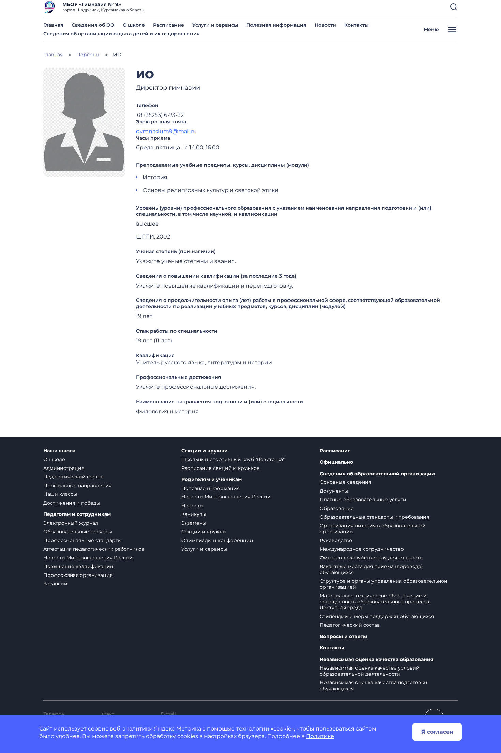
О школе (134, 25)
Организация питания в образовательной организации (373, 529)
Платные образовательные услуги (363, 499)
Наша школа (59, 451)
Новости (325, 25)
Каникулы (193, 514)
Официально (336, 462)
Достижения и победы (71, 503)
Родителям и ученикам (211, 479)
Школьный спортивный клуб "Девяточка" (233, 459)
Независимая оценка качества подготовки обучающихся (373, 685)
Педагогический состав (73, 477)
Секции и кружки (204, 451)
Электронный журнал (70, 523)
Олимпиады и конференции (217, 540)
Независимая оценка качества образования (377, 659)
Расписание (168, 25)
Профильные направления (77, 485)
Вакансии (55, 584)
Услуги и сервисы (215, 25)
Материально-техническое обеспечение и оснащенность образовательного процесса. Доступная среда (375, 602)
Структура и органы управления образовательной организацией (383, 584)
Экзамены (193, 523)
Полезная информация (276, 25)
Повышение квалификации (78, 566)
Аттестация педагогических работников (94, 549)
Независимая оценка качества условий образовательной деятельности (370, 671)
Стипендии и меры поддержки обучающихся (377, 616)
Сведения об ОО (93, 25)
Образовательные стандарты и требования (374, 517)
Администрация (63, 468)
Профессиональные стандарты (82, 540)
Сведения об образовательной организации (377, 474)
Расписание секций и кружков (220, 468)
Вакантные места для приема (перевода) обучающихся (371, 569)
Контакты (356, 25)
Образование (337, 508)
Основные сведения (345, 482)
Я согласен (437, 731)
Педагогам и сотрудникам (77, 514)
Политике (320, 736)
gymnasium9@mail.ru (166, 131)
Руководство (336, 540)
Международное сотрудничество (362, 549)
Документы (334, 491)
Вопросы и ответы (343, 637)
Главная (53, 25)
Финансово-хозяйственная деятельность (371, 558)
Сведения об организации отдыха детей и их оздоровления (121, 34)
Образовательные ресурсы (77, 531)
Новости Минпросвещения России (88, 558)
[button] (454, 7)
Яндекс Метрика (177, 728)
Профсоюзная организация (77, 575)
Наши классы (60, 494)
